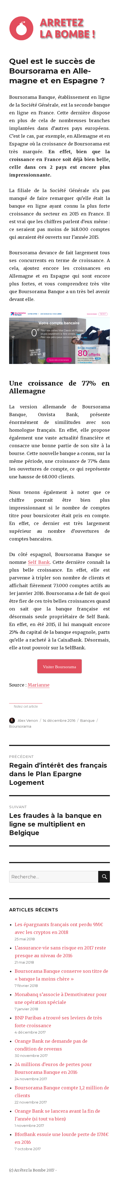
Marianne (39, 685)
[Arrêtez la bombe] (59, 28)
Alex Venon (28, 720)
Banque (87, 720)
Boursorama (20, 726)
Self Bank (39, 562)
